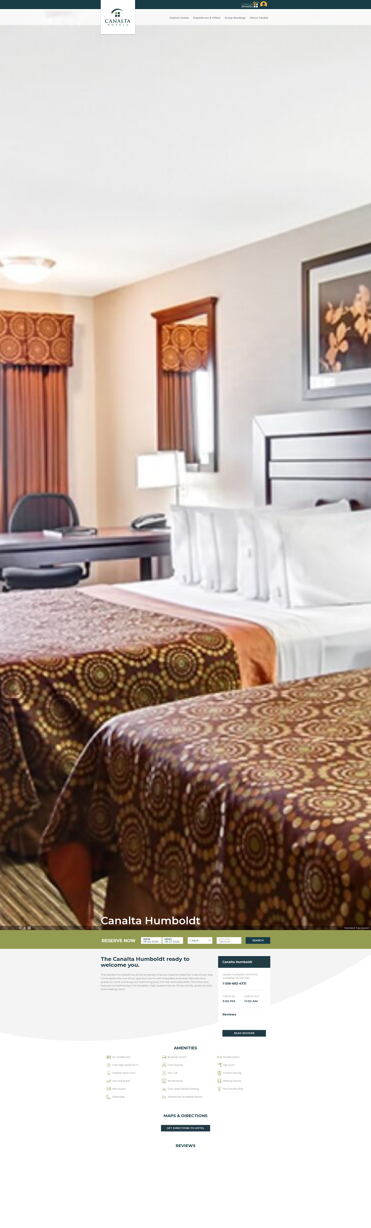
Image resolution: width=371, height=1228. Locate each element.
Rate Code (224, 939)
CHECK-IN (228, 996)
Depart (168, 939)
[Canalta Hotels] (118, 17)
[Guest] (263, 4)
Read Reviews (244, 1033)
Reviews (229, 1014)
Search (258, 940)
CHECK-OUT (252, 996)
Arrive (146, 939)
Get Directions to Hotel (185, 1128)
